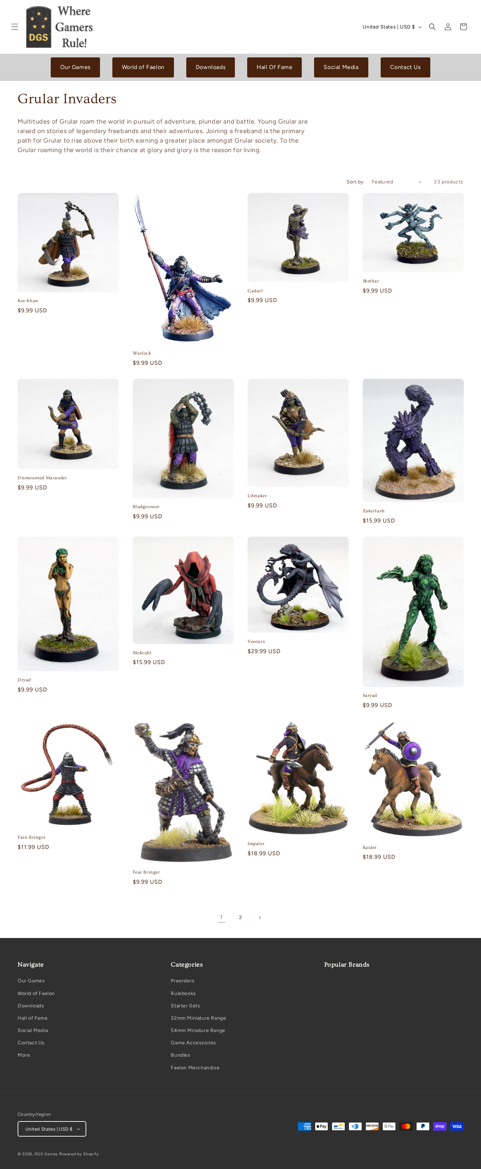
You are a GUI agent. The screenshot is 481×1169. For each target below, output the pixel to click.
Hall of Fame (33, 1018)
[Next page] (259, 917)
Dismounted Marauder (42, 477)
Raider (370, 847)
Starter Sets (185, 1006)
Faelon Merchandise (195, 1068)
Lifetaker (257, 495)
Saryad (370, 695)
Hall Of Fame (274, 67)
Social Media (341, 67)
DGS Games (46, 1154)
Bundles (180, 1055)
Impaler (256, 843)
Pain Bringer (31, 837)
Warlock (142, 353)
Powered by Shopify (79, 1154)
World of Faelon (143, 67)
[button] (15, 27)
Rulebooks (183, 993)
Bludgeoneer (146, 506)
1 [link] (221, 917)
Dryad (24, 679)
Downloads (210, 67)
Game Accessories (193, 1043)
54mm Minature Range (198, 1030)
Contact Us (405, 67)
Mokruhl (142, 652)
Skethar (371, 281)
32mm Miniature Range (198, 1018)
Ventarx (256, 641)
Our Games (75, 67)
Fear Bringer (146, 872)
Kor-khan (28, 300)
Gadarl (255, 290)
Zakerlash (374, 510)
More (24, 1055)
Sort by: (355, 182)
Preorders (182, 981)
